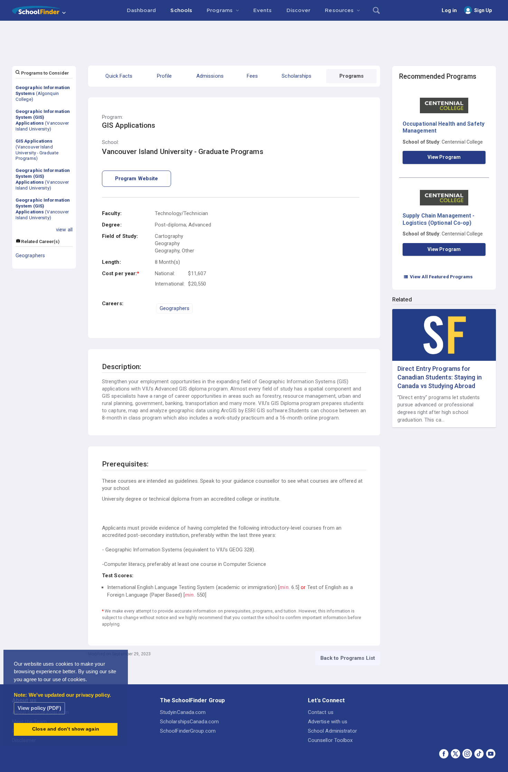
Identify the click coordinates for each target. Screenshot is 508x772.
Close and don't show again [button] (65, 729)
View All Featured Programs (438, 276)
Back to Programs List (347, 658)
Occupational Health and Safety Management (444, 127)
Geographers (30, 255)
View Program (444, 157)
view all (64, 229)
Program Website (136, 178)
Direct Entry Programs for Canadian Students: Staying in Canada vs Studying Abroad (439, 377)
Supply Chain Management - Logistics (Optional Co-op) (439, 219)
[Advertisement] (254, 39)
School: (110, 142)
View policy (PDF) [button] (39, 708)
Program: (112, 117)
